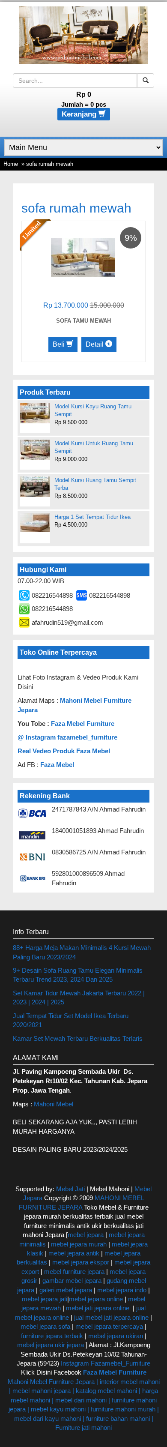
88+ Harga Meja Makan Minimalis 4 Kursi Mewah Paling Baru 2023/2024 (82, 952)
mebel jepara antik (73, 1253)
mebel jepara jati (44, 1299)
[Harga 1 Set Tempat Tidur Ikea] (35, 522)
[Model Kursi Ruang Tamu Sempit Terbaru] (35, 486)
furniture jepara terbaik (52, 1335)
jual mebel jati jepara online (111, 1317)
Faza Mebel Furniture (82, 723)
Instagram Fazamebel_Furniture (105, 1363)
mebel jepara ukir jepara (51, 1344)
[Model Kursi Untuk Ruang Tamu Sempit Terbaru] (35, 450)
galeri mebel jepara (65, 1290)
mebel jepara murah (78, 1244)
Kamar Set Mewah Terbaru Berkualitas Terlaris (78, 1038)
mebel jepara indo (120, 1290)
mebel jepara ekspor (80, 1262)
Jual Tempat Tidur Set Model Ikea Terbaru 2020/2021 (70, 1020)
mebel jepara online (96, 1299)
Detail (95, 344)
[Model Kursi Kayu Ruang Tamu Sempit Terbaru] (35, 413)
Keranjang (80, 114)
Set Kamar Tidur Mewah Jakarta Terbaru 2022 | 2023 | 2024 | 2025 (79, 997)
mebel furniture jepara (74, 1271)
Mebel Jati (70, 1188)
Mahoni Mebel (53, 1104)
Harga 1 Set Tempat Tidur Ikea (92, 517)
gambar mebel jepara (71, 1280)
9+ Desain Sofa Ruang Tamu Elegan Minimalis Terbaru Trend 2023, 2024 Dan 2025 (78, 975)
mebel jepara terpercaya (109, 1326)
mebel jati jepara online (97, 1308)
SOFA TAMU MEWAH (83, 321)
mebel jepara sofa (45, 1326)
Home (10, 164)
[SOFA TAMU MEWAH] (83, 257)
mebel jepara (86, 1234)
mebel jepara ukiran (115, 1335)
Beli (59, 344)
